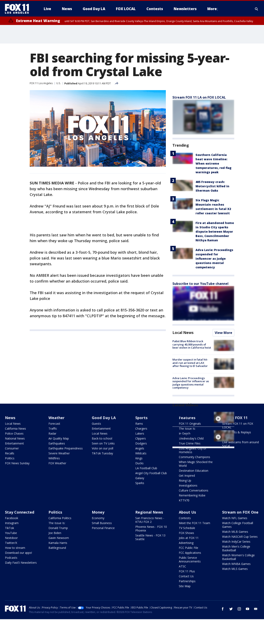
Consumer (12, 448)
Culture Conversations (193, 490)
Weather (56, 417)
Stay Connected (19, 512)
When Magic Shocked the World (196, 464)
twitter (231, 609)
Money (98, 512)
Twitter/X (11, 543)
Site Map (185, 586)
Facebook (11, 518)
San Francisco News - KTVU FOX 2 (149, 520)
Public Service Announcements (190, 559)
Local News (182, 332)
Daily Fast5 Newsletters (21, 563)
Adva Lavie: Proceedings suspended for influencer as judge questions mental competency (214, 258)
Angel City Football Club (151, 473)
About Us (187, 512)
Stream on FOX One (240, 512)
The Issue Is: (56, 523)
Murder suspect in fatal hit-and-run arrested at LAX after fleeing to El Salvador (190, 363)
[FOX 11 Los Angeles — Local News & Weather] (18, 9)
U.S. (58, 83)
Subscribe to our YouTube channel (200, 283)
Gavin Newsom (58, 538)
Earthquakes (56, 443)
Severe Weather (59, 453)
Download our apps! (18, 553)
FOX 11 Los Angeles (41, 83)
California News (15, 428)
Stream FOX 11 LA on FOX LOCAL (199, 97)
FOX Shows (186, 533)
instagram (239, 609)
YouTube (11, 533)
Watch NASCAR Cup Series (240, 537)
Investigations (188, 485)
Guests (96, 424)
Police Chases (14, 433)
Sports (141, 417)
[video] (224, 417)
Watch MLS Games (235, 569)
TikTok (9, 528)
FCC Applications (190, 553)
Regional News (149, 512)
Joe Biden (54, 533)
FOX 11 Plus (187, 571)
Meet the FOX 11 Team (194, 523)
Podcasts (11, 558)
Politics (9, 458)
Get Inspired (187, 475)
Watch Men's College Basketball (236, 548)
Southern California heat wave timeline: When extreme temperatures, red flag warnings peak (213, 163)
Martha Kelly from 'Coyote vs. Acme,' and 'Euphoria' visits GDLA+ (191, 435)
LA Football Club (146, 468)
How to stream (15, 548)
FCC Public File (188, 548)
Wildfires (54, 458)
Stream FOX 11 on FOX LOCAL (237, 425)
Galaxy (139, 478)
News (10, 417)
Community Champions (194, 457)
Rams (139, 424)
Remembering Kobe (192, 495)
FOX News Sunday (17, 463)
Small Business (102, 523)
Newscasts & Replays (236, 432)
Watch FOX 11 (235, 417)
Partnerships (187, 581)
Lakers (139, 433)
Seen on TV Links (103, 443)
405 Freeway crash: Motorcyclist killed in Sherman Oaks (212, 186)
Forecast (54, 424)
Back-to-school (102, 438)
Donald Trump (58, 528)
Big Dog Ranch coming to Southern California (188, 414)
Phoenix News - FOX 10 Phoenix (151, 528)
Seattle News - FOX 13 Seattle (150, 537)
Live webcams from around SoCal (240, 444)
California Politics (59, 518)
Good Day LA (104, 417)
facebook (222, 609)
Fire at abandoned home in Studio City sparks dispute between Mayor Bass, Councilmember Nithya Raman (215, 231)
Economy (98, 518)
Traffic (52, 428)
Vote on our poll (102, 448)
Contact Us (186, 576)
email (255, 609)
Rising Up (185, 480)
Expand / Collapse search (256, 9)
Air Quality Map (58, 438)
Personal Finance (103, 528)
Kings (139, 458)
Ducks (139, 463)
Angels (139, 448)
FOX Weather (57, 463)
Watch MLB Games (235, 532)
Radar (52, 433)
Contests (185, 518)
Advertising (186, 543)
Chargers (141, 428)
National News (15, 438)
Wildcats (140, 453)
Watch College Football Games (237, 525)
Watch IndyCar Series (236, 541)
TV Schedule (187, 528)
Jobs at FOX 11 (189, 538)
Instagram (12, 523)
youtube (247, 609)
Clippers (140, 438)
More (212, 8)
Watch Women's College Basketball (238, 557)
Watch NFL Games (234, 518)
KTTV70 (184, 500)
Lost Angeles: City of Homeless (192, 450)
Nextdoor (11, 538)
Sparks (139, 483)
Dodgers (141, 443)
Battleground (57, 548)
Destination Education (193, 471)
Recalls (9, 453)
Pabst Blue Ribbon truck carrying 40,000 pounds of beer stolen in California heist (191, 344)
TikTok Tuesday (102, 453)
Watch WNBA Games (236, 564)
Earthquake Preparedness (65, 448)
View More (223, 332)
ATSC (182, 566)
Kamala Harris (57, 543)
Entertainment (14, 443)
